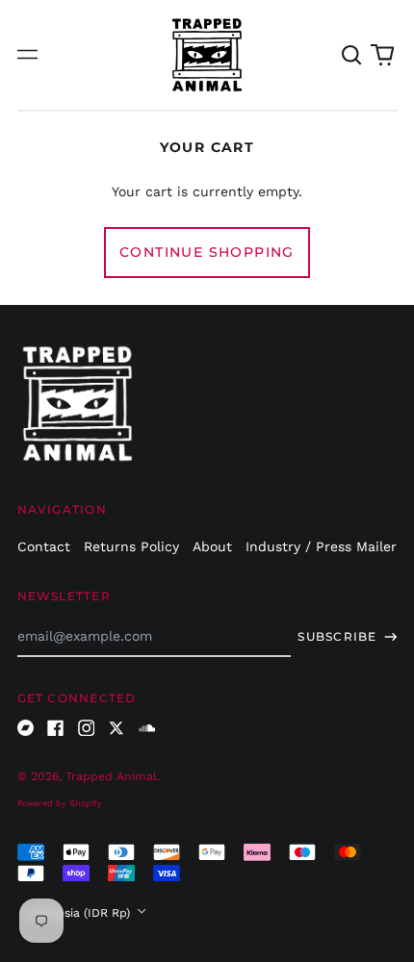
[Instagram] (86, 728)
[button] (352, 54)
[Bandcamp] (26, 728)
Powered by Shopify (59, 803)
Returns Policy (131, 546)
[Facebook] (56, 728)
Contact (43, 546)
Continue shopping (207, 252)
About (212, 546)
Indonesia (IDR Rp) (79, 913)
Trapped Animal (111, 776)
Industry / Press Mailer (321, 546)
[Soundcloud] (147, 728)
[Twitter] (116, 728)
